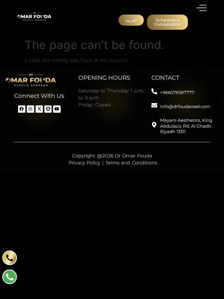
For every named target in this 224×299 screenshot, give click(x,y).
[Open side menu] (201, 8)
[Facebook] (21, 109)
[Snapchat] (48, 109)
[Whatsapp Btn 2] (9, 277)
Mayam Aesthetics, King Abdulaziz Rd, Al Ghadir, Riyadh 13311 (186, 125)
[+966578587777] (154, 91)
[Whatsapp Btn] (9, 258)
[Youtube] (56, 109)
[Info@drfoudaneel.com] (154, 105)
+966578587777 (177, 92)
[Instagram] (30, 109)
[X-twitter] (39, 109)
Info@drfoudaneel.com (185, 106)
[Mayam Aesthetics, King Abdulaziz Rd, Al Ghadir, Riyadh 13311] (154, 125)
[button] (131, 20)
